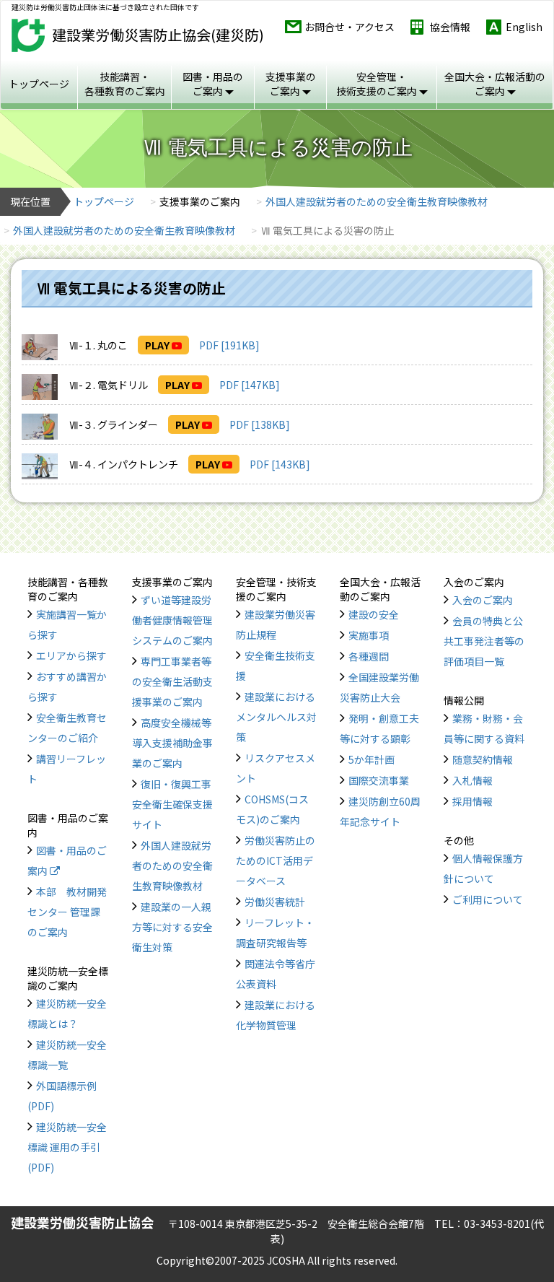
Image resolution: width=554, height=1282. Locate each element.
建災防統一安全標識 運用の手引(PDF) (67, 1147)
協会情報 (450, 26)
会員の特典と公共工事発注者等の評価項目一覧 (484, 641)
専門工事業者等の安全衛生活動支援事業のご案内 (172, 681)
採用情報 (472, 801)
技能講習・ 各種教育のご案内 (124, 83)
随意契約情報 (482, 759)
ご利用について (487, 899)
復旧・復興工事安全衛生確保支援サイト (172, 804)
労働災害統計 (275, 901)
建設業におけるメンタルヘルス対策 (276, 716)
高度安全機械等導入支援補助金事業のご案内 (172, 742)
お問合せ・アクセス (349, 26)
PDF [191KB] (229, 345)
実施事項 (368, 635)
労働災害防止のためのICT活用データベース (275, 860)
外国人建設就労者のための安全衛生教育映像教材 (376, 201)
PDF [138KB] (259, 424)
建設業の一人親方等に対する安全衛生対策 (172, 926)
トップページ (39, 84)
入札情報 (472, 780)
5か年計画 (371, 759)
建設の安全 (373, 614)
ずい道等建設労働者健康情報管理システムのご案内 (172, 620)
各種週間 (368, 656)
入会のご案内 (482, 600)
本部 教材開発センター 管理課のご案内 (67, 911)
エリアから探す (71, 655)
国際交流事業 (378, 780)
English (524, 26)
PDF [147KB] (249, 385)
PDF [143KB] (280, 464)
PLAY (158, 345)
